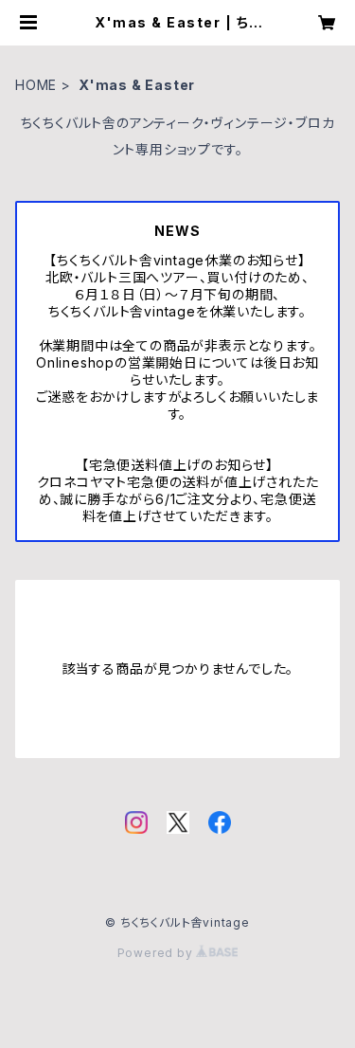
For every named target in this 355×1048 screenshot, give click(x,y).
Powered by (157, 953)
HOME (36, 85)
